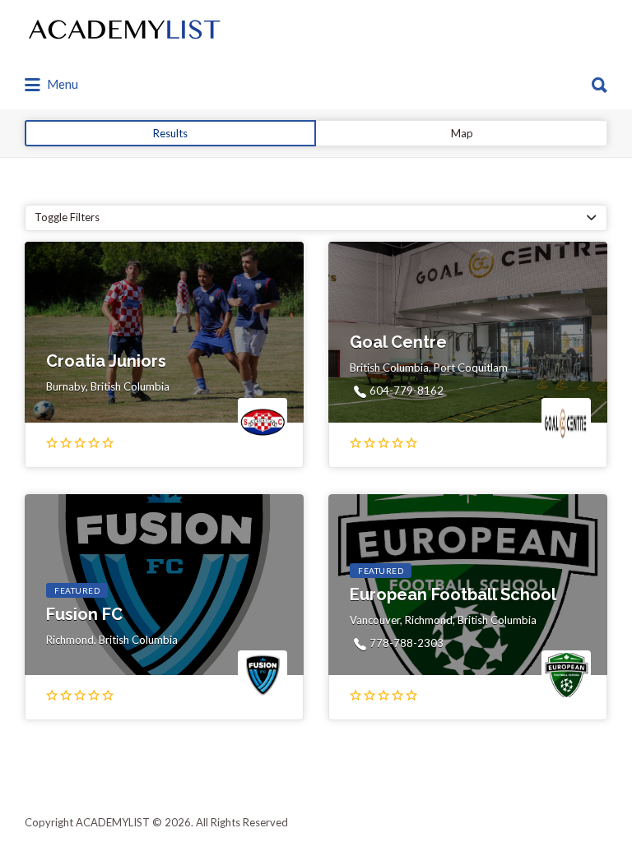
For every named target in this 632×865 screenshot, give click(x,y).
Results (170, 133)
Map (462, 133)
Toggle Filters (67, 217)
